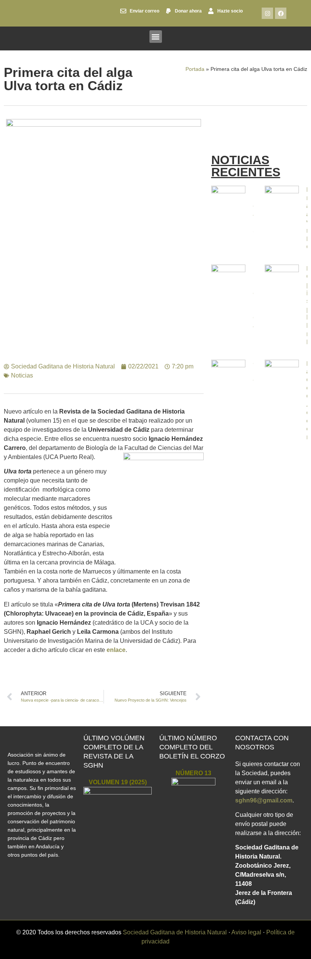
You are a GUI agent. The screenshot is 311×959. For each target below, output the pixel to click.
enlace (116, 650)
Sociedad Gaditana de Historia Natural (175, 932)
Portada (194, 69)
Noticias (22, 375)
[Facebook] (280, 13)
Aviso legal (246, 932)
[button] (155, 36)
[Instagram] (267, 13)
